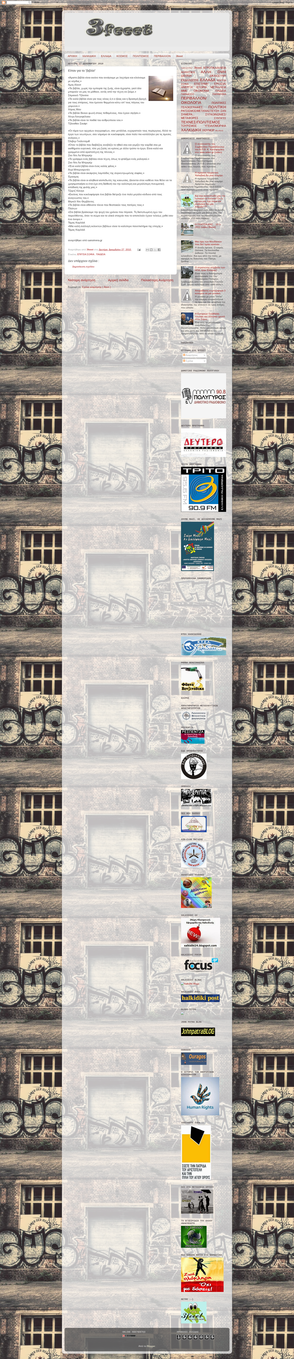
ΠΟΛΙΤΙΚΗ (217, 107)
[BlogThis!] (151, 249)
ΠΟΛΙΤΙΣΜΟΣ (141, 56)
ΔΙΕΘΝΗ (195, 75)
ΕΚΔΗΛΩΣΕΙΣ (190, 80)
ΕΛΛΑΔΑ (106, 56)
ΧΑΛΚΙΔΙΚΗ (89, 56)
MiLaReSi (219, 131)
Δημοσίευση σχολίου (83, 266)
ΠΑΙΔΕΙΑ (100, 254)
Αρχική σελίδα (118, 280)
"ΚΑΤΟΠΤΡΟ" (187, 68)
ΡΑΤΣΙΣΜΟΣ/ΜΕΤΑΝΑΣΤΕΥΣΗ (200, 110)
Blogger (151, 1346)
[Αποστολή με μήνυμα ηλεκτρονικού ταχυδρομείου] (147, 249)
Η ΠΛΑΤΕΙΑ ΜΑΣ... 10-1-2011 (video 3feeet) (208, 225)
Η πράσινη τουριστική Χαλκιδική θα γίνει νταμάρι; (209, 174)
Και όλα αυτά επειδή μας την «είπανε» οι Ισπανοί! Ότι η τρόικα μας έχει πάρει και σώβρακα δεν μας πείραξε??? (210, 201)
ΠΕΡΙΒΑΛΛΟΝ (162, 56)
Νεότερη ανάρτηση (81, 280)
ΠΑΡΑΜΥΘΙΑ (219, 94)
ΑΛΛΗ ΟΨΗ (213, 72)
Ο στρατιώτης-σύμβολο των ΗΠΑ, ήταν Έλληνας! (210, 268)
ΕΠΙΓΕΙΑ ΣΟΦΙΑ (86, 254)
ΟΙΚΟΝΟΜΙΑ (204, 90)
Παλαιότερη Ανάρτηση (157, 280)
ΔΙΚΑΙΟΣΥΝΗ (217, 75)
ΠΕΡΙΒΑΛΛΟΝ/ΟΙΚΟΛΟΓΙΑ (196, 100)
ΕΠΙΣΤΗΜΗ (204, 83)
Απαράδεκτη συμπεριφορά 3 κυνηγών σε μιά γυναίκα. (210, 292)
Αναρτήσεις (191, 355)
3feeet (179, 56)
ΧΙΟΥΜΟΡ (208, 130)
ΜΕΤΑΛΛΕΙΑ (218, 87)
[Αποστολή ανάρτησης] (138, 249)
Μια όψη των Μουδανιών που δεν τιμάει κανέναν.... (208, 243)
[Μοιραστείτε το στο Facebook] (159, 249)
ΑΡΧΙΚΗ (72, 56)
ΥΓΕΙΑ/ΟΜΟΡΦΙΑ (215, 125)
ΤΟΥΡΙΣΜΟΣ (193, 125)
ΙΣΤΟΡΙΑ (203, 87)
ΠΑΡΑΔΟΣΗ (197, 94)
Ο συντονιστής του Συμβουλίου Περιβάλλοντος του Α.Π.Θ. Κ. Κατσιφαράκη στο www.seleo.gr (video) (209, 148)
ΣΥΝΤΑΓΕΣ (220, 118)
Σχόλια (189, 361)
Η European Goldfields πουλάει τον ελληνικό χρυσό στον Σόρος (210, 317)
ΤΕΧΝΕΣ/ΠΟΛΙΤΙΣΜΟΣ (200, 122)
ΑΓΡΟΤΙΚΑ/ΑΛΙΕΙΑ (214, 67)
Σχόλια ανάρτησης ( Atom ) (96, 287)
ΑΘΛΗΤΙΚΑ (191, 72)
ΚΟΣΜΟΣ (122, 56)
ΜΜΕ (187, 90)
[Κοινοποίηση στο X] (155, 249)
